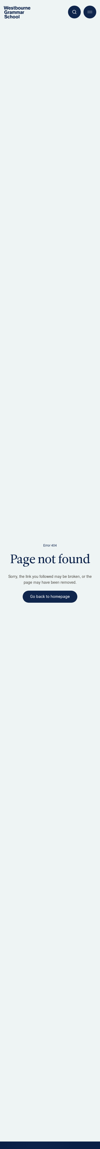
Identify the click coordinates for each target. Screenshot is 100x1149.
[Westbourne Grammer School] (17, 12)
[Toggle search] (74, 12)
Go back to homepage (50, 596)
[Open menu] (89, 12)
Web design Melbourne (18, 1128)
